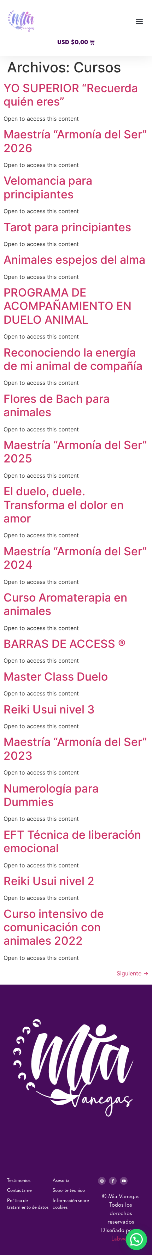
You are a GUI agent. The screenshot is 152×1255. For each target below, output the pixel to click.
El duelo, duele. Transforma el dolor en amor (64, 504)
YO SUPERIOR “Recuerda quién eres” (71, 94)
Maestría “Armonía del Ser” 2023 (75, 748)
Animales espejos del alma (74, 260)
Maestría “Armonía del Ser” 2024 (75, 558)
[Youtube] (124, 1181)
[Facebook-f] (113, 1181)
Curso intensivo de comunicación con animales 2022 (54, 927)
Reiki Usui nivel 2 (49, 881)
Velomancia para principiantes (48, 187)
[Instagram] (102, 1181)
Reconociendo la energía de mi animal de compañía (73, 359)
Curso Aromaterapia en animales (65, 604)
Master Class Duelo (57, 676)
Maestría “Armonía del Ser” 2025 (75, 451)
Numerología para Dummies (51, 795)
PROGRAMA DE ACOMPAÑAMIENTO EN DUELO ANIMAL (67, 306)
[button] (139, 21)
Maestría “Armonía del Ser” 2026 (75, 141)
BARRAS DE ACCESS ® (64, 644)
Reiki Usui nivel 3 (49, 709)
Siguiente (132, 973)
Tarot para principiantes (67, 227)
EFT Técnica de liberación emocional (72, 841)
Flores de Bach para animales (57, 405)
